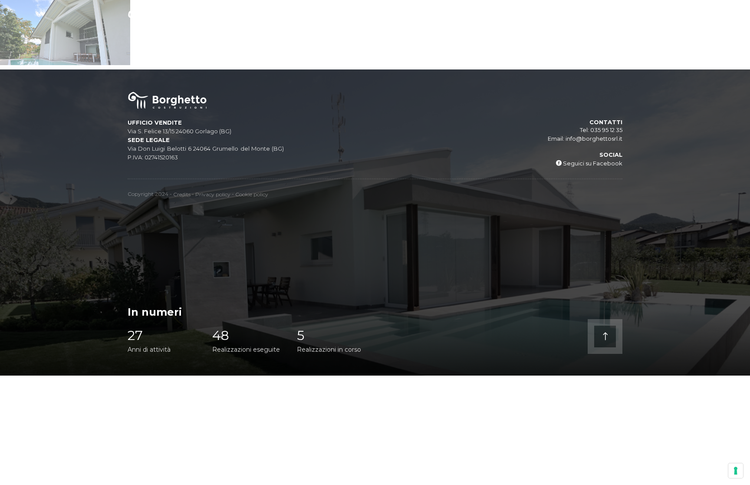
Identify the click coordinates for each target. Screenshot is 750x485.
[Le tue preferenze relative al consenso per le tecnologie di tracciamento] (735, 470)
